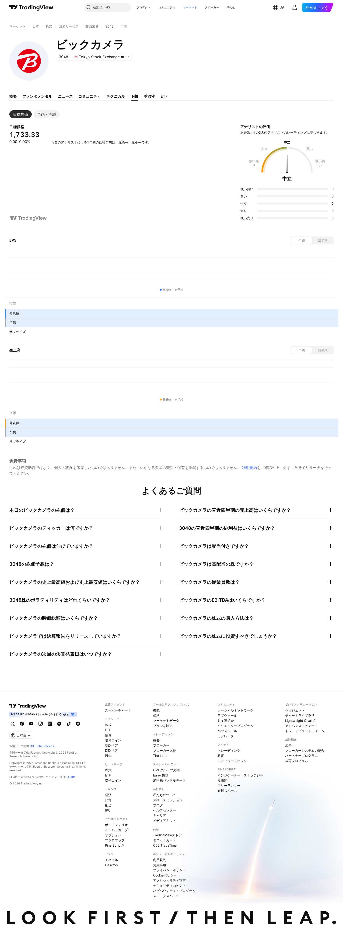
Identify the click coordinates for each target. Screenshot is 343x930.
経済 (108, 795)
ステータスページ (166, 896)
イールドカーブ (116, 830)
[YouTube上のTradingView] (31, 723)
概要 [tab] (13, 96)
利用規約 (249, 467)
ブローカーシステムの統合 (304, 750)
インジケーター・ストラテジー (240, 775)
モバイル (111, 860)
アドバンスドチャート (301, 726)
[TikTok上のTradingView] (68, 723)
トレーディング (228, 750)
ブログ (158, 805)
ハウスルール (227, 731)
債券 (108, 735)
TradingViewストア (167, 835)
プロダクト (143, 7)
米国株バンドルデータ (169, 780)
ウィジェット (295, 710)
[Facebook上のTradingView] (22, 723)
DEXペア (111, 750)
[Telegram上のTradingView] (59, 723)
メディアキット (164, 821)
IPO (108, 810)
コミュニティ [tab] (89, 96)
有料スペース (227, 791)
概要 (156, 740)
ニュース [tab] (65, 96)
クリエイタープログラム (235, 726)
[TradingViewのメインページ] (31, 7)
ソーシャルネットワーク (235, 710)
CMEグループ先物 (166, 770)
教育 (220, 756)
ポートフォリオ (116, 825)
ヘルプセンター (164, 810)
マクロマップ (115, 840)
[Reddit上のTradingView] (78, 723)
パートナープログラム (301, 756)
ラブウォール (227, 715)
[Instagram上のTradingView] (40, 723)
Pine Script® (114, 845)
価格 (156, 715)
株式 (108, 725)
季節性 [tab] (149, 96)
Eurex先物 (160, 775)
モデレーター (227, 736)
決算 (108, 800)
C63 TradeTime (165, 845)
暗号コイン (113, 740)
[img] (123, 57)
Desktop (111, 865)
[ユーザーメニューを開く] (294, 7)
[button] (154, 7)
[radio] (301, 240)
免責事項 (159, 865)
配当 (108, 805)
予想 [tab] (134, 96)
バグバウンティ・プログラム (174, 891)
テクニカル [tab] (115, 96)
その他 (231, 7)
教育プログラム (296, 761)
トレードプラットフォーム (304, 731)
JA (282, 7)
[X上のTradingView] (12, 723)
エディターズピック (232, 761)
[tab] (20, 114)
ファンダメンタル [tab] (37, 96)
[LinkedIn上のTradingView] (50, 723)
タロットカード (164, 840)
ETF (108, 730)
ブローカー (212, 7)
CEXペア (111, 745)
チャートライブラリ (300, 715)
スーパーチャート (118, 710)
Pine (108, 756)
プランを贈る (163, 726)
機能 (156, 710)
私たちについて (164, 795)
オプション (113, 835)
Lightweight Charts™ (300, 721)
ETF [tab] (164, 96)
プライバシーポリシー (169, 870)
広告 (288, 745)
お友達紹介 (225, 721)
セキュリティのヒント (169, 885)
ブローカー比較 (164, 750)
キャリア (159, 815)
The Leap (160, 756)
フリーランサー (228, 785)
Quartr (71, 777)
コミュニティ (166, 7)
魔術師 (222, 780)
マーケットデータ (166, 721)
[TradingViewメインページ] (27, 706)
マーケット (190, 7)
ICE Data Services (42, 746)
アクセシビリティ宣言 (169, 880)
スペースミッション (167, 800)
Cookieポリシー (165, 875)
